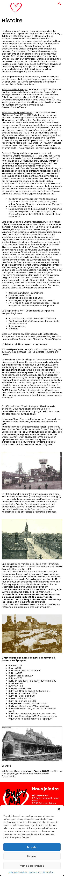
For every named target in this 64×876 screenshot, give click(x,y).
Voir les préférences (32, 865)
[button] (59, 809)
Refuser (32, 856)
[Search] (59, 3)
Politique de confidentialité (41, 872)
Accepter (32, 847)
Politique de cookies (18, 872)
